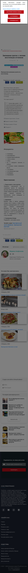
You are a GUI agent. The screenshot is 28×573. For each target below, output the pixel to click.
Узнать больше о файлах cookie (11, 9)
